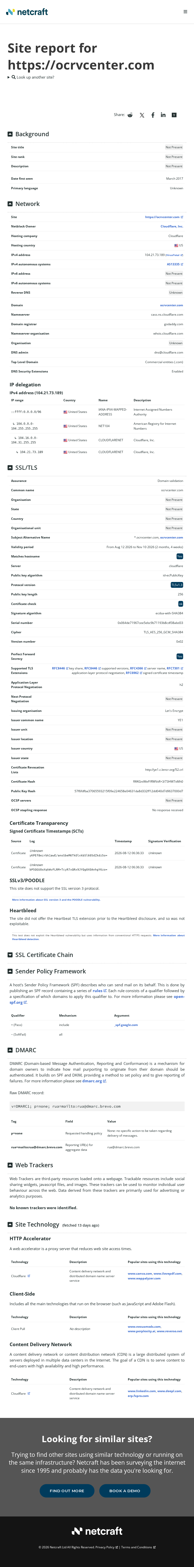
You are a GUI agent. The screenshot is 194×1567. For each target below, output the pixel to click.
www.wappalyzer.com (144, 1278)
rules (97, 990)
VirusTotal (172, 255)
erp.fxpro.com (138, 1396)
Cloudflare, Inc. (172, 226)
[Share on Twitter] (142, 114)
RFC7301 (173, 668)
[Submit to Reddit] (130, 114)
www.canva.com (140, 1273)
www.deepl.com (169, 1391)
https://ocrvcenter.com (162, 217)
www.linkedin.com (142, 1391)
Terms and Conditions (136, 1547)
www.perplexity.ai (141, 1331)
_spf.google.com (126, 1025)
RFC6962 (132, 673)
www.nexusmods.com (144, 1326)
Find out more (67, 1490)
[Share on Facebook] (153, 114)
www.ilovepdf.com (168, 1273)
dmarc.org (92, 1080)
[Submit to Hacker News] (174, 114)
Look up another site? (35, 77)
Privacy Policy (104, 1547)
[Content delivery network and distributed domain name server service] (28, 1276)
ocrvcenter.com (171, 305)
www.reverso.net (169, 1331)
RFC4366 (136, 668)
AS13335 (173, 264)
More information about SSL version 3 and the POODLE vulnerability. (56, 899)
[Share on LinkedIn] (163, 114)
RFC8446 (58, 668)
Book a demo (124, 1490)
